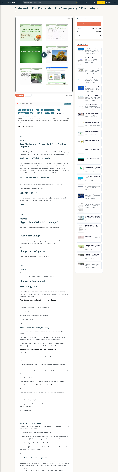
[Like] (19, 126)
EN (86, 2)
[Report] (24, 126)
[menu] (2, 2)
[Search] (76, 2)
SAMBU (13, 2)
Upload (102, 2)
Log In (114, 2)
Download (20, 95)
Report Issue (69, 95)
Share (28, 95)
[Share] (21, 126)
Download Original (89, 24)
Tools (109, 2)
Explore (93, 2)
